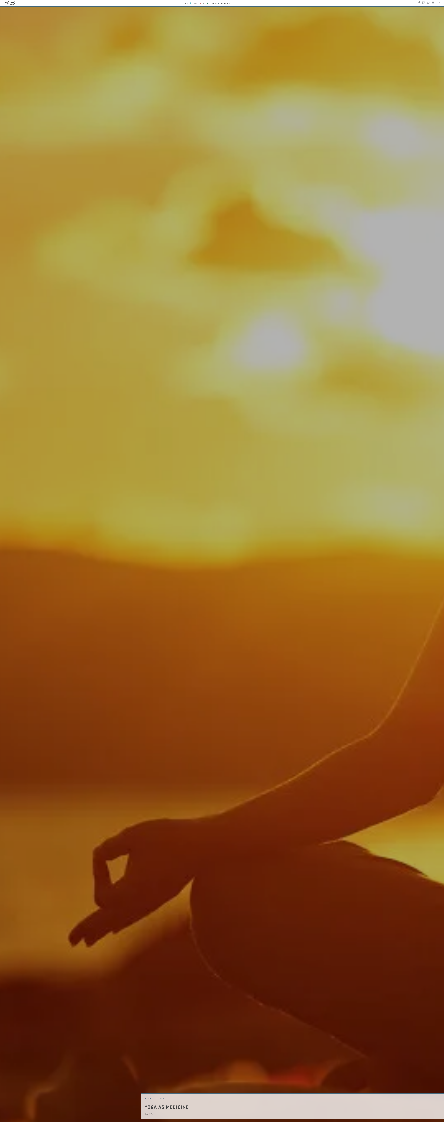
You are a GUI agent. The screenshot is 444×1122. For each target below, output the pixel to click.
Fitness (196, 3)
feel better (148, 1099)
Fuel (205, 3)
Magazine (225, 3)
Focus (187, 3)
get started (160, 1099)
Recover (214, 3)
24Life (150, 1114)
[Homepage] (9, 3)
